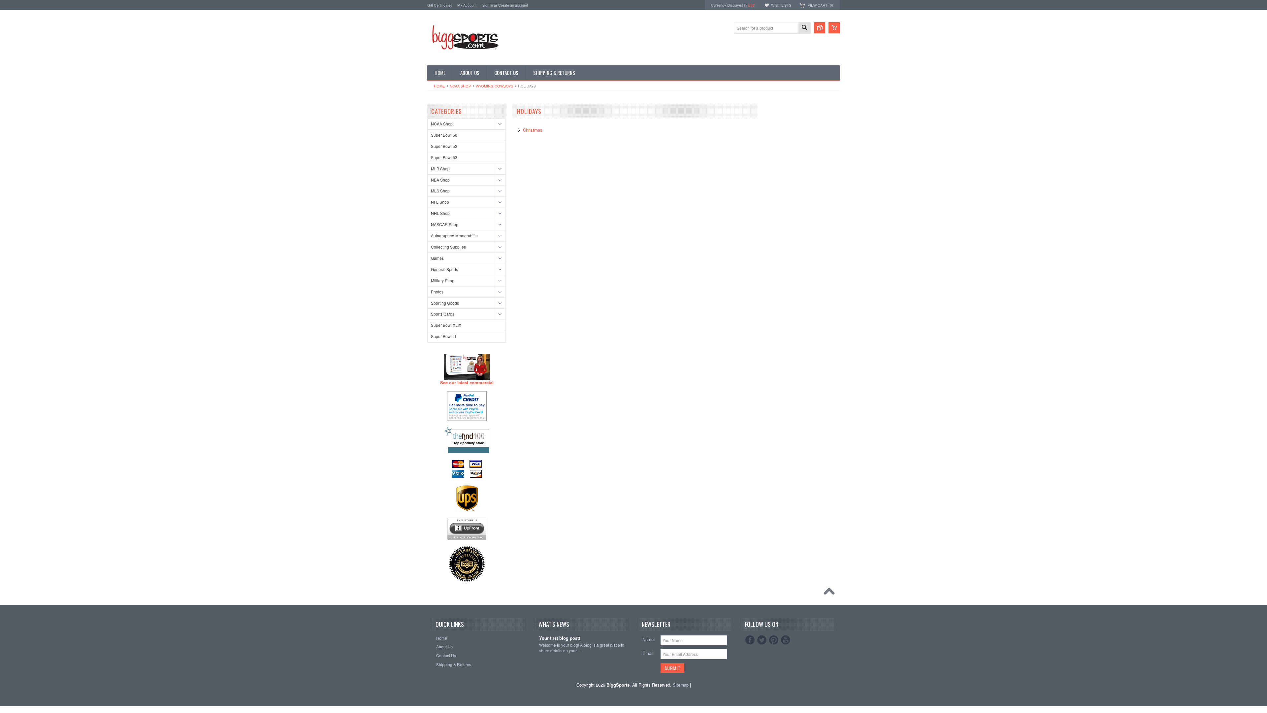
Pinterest (773, 640)
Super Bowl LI (443, 336)
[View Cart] (834, 27)
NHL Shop (440, 213)
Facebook (750, 640)
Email (647, 653)
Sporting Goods (445, 303)
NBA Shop (440, 180)
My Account (466, 5)
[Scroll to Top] (831, 593)
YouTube (785, 640)
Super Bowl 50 (444, 135)
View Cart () (820, 5)
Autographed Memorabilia (454, 235)
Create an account (513, 5)
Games (437, 258)
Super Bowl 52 (444, 146)
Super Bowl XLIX (446, 325)
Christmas (532, 130)
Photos (437, 291)
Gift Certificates (439, 5)
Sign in (487, 5)
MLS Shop (440, 190)
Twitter (761, 640)
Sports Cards (442, 314)
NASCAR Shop (444, 224)
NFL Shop (440, 202)
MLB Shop (440, 168)
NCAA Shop (460, 85)
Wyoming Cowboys (494, 85)
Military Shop (442, 280)
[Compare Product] (819, 27)
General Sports (444, 269)
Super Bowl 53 (444, 157)
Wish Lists (781, 5)
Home (439, 85)
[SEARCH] (804, 28)
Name (648, 639)
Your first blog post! (559, 638)
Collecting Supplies (448, 247)
